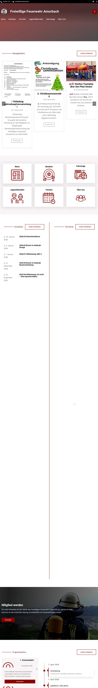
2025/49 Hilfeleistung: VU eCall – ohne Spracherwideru (31, 275)
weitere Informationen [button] (23, 676)
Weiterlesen (17, 124)
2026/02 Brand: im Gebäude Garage (30, 246)
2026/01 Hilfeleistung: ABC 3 (30, 254)
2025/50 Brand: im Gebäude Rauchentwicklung (30, 264)
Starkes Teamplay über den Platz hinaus (49, 85)
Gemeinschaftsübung (82, 80)
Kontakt (8, 620)
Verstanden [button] (20, 681)
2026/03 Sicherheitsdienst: (29, 236)
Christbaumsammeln (18, 93)
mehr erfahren (86, 53)
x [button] (36, 669)
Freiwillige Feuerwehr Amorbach (34, 11)
